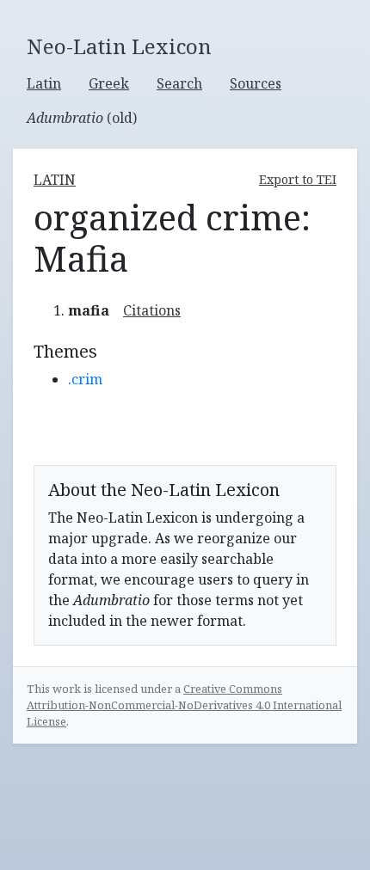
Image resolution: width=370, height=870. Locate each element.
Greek (109, 83)
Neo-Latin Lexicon (119, 46)
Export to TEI (297, 179)
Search (179, 83)
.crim (85, 379)
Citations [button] (152, 310)
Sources (255, 83)
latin (55, 179)
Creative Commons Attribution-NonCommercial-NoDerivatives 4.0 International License (184, 705)
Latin (44, 83)
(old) (82, 117)
